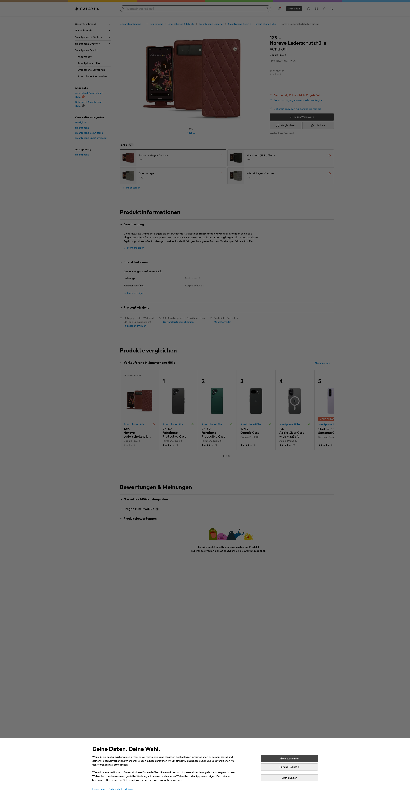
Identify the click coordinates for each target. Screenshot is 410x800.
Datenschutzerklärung (121, 789)
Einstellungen (289, 777)
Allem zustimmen (289, 758)
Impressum (98, 789)
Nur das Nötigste (289, 767)
